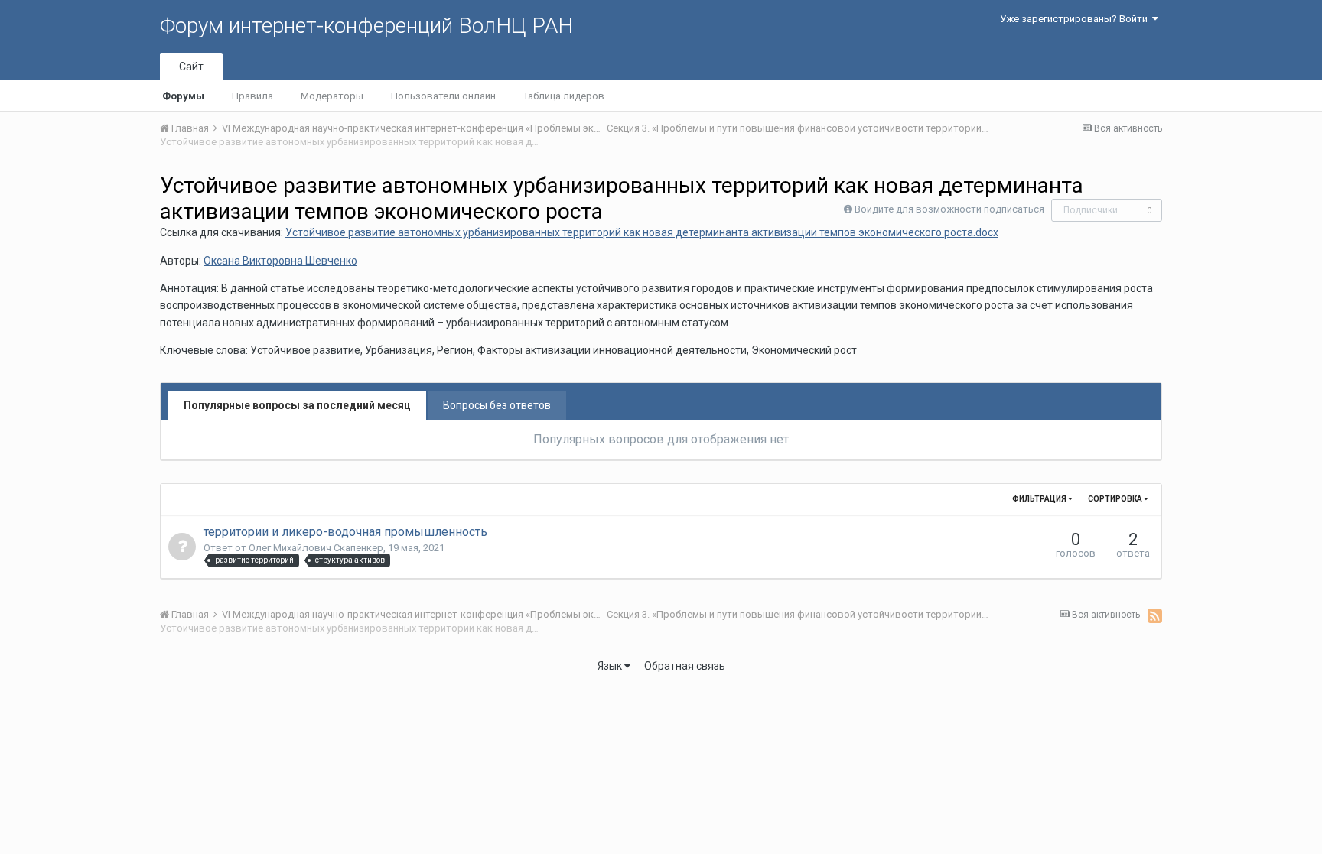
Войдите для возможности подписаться (949, 209)
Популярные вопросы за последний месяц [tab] (297, 405)
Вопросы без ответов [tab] (497, 405)
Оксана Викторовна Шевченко (280, 261)
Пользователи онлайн (443, 96)
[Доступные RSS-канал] (1155, 615)
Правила (252, 96)
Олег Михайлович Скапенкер (316, 548)
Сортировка (1116, 499)
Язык (611, 666)
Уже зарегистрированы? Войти (1076, 18)
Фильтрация (1040, 499)
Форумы (183, 96)
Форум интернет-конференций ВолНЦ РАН (366, 25)
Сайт (191, 66)
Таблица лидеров (563, 96)
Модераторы (332, 96)
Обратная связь (684, 666)
